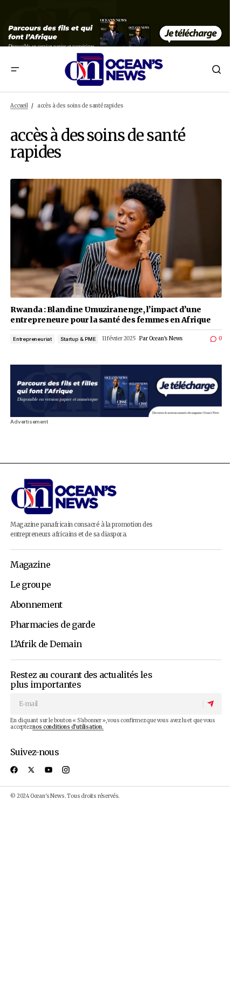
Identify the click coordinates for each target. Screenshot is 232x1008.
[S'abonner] (212, 704)
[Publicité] (116, 23)
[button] (14, 69)
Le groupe (30, 585)
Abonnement (36, 605)
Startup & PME (78, 339)
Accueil (19, 106)
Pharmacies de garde (52, 625)
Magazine (30, 565)
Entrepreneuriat (32, 339)
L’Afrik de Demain (45, 644)
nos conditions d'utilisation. (67, 727)
